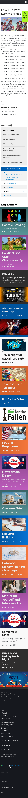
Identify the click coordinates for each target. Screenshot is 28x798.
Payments (4, 712)
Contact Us (4, 710)
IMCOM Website (5, 749)
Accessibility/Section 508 (7, 787)
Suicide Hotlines (5, 718)
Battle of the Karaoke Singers (13, 162)
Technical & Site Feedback (7, 790)
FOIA (2, 792)
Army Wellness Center (7, 756)
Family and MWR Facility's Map (10, 740)
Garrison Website (6, 745)
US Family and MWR (7, 724)
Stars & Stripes (5, 729)
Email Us (8, 195)
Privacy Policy (4, 781)
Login (2, 720)
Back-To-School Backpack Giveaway (12, 156)
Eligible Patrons (5, 733)
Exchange (4, 730)
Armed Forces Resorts (7, 722)
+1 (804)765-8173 (10, 187)
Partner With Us (5, 732)
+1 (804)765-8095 (11, 183)
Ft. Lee (6, 2)
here (18, 114)
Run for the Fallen (9, 139)
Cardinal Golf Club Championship (9, 150)
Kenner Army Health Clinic (8, 754)
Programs (4, 713)
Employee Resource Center (9, 716)
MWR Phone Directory (7, 736)
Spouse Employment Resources (10, 725)
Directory (3, 715)
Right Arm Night (8, 144)
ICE (2, 727)
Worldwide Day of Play (11, 134)
